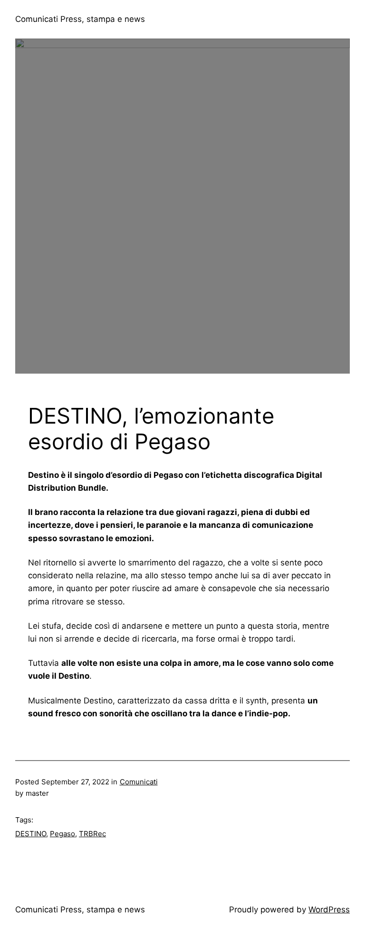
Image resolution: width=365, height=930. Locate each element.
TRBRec (92, 833)
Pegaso (62, 833)
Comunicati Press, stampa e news (80, 19)
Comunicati (139, 781)
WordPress (329, 909)
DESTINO (30, 833)
